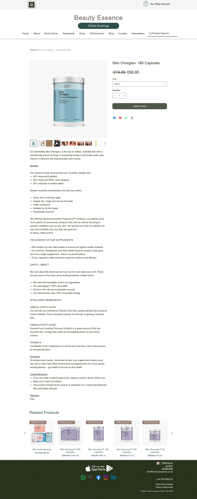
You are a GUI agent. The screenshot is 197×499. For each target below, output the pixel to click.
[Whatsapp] (83, 477)
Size (115, 79)
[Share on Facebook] (114, 118)
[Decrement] (115, 95)
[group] (98, 439)
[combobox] (139, 84)
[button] (146, 3)
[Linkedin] (114, 477)
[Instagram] (106, 477)
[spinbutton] (120, 95)
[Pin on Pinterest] (120, 118)
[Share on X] (132, 118)
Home (33, 49)
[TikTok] (91, 477)
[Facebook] (98, 477)
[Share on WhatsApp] (126, 118)
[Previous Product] (25, 433)
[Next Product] (172, 433)
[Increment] (124, 95)
